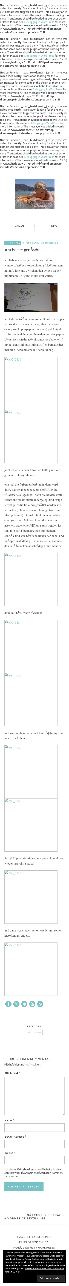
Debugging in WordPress (39, 22)
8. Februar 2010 (31, 242)
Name (9, 1120)
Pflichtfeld (12, 1073)
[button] (8, 1004)
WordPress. (47, 1247)
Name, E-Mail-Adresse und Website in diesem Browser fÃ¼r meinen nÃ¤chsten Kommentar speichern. (34, 1173)
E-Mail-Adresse (15, 1136)
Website (9, 1153)
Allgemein (34, 1032)
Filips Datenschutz (33, 1242)
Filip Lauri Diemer (34, 194)
